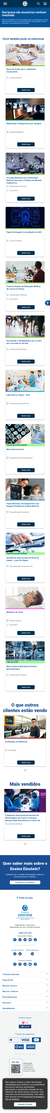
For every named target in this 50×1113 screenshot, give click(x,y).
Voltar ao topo (26, 898)
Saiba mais (26, 90)
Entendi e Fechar (25, 1104)
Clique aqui (27, 1063)
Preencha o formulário (25, 882)
